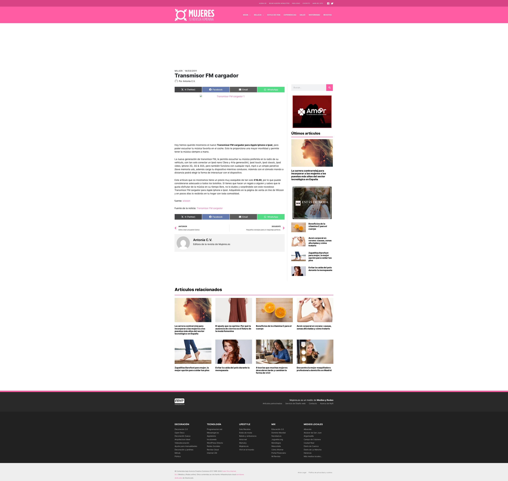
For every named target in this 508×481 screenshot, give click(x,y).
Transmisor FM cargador (210, 208)
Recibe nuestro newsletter (279, 3)
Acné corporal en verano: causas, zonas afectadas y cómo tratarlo (320, 242)
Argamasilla (309, 436)
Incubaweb (212, 439)
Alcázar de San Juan (313, 433)
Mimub (177, 453)
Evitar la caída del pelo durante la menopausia (320, 268)
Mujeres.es (243, 446)
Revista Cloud (213, 449)
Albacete (307, 429)
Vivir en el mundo (246, 449)
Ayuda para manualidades (186, 446)
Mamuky (243, 443)
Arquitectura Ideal (182, 439)
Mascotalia (276, 446)
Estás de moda (245, 433)
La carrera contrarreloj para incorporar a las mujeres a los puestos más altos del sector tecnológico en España (308, 175)
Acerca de (262, 3)
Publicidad (296, 3)
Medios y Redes (325, 400)
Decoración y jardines (184, 449)
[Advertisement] (254, 43)
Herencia (307, 453)
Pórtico (178, 456)
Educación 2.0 (277, 429)
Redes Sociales (213, 446)
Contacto (306, 3)
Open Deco (179, 433)
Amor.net (243, 439)
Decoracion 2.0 (181, 429)
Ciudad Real (309, 443)
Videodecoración (182, 443)
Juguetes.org (277, 439)
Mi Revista (275, 456)
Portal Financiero (278, 453)
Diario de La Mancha (312, 449)
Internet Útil (212, 453)
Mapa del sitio (318, 3)
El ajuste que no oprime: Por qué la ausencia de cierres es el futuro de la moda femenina (233, 328)
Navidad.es (276, 436)
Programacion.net (214, 429)
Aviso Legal (302, 472)
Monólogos (276, 443)
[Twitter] (332, 3)
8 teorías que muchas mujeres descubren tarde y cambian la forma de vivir (271, 370)
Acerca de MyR (326, 403)
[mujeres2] (229, 117)
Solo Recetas (244, 429)
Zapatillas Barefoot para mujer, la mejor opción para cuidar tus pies (320, 256)
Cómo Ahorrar (277, 449)
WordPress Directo (215, 443)
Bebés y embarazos (247, 436)
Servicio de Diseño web (295, 403)
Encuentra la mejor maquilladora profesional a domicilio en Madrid (314, 368)
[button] (249, 15)
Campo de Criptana (312, 439)
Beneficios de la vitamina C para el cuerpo (318, 226)
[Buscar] (329, 87)
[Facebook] (328, 3)
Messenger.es (213, 433)
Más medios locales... (313, 456)
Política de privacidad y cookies (320, 472)
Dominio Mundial (278, 433)
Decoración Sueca (182, 436)
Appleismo (211, 436)
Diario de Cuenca (311, 446)
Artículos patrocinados (272, 403)
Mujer (179, 70)
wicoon (186, 200)
